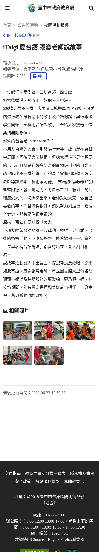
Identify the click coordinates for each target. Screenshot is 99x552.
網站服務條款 (47, 481)
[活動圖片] (17, 330)
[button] (7, 8)
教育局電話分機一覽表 (45, 473)
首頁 (7, 25)
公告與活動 (28, 25)
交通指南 (13, 473)
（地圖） (49, 503)
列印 (40, 76)
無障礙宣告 (74, 481)
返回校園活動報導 (23, 35)
